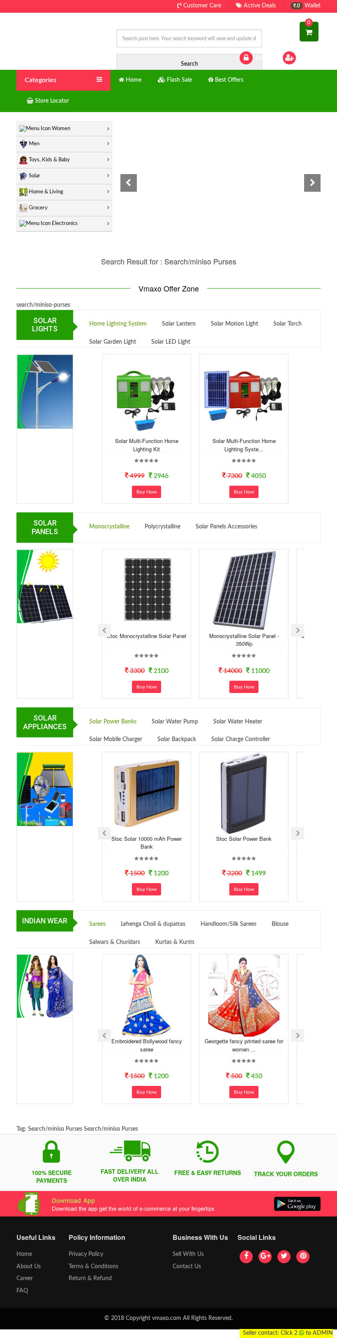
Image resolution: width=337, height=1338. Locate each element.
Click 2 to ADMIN (307, 1333)
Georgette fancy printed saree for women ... (244, 1045)
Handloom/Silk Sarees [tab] (228, 924)
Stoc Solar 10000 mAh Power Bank (146, 843)
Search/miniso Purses (55, 1129)
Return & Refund (90, 1278)
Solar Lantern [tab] (179, 324)
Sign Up (308, 58)
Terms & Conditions (93, 1266)
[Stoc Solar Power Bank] (244, 793)
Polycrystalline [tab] (162, 527)
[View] (158, 429)
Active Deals (259, 6)
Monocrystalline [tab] (109, 527)
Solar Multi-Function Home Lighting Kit (146, 445)
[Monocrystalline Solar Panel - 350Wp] (244, 590)
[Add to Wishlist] (135, 429)
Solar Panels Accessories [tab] (226, 527)
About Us (28, 1266)
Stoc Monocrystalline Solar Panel (146, 636)
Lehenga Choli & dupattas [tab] (153, 924)
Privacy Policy (86, 1254)
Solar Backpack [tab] (176, 739)
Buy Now (146, 491)
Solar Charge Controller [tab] (240, 739)
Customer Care (201, 6)
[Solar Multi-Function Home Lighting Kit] (147, 395)
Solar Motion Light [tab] (234, 324)
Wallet (308, 6)
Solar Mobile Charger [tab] (115, 739)
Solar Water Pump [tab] (175, 722)
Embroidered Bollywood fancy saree (146, 1045)
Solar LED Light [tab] (170, 342)
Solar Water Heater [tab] (237, 722)
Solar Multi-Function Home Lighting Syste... (244, 445)
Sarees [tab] (97, 924)
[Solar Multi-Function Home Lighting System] (244, 395)
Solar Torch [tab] (287, 324)
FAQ (22, 1291)
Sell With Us (188, 1254)
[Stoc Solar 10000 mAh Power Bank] (147, 793)
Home (24, 1254)
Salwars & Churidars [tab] (114, 942)
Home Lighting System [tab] (118, 324)
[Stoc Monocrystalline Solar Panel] (147, 590)
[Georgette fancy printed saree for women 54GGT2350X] (244, 996)
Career (24, 1278)
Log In (262, 58)
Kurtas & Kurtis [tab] (174, 942)
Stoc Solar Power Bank (244, 838)
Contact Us (187, 1266)
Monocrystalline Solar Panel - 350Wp (244, 640)
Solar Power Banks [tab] (112, 722)
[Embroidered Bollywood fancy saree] (147, 996)
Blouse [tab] (280, 924)
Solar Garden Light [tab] (112, 342)
